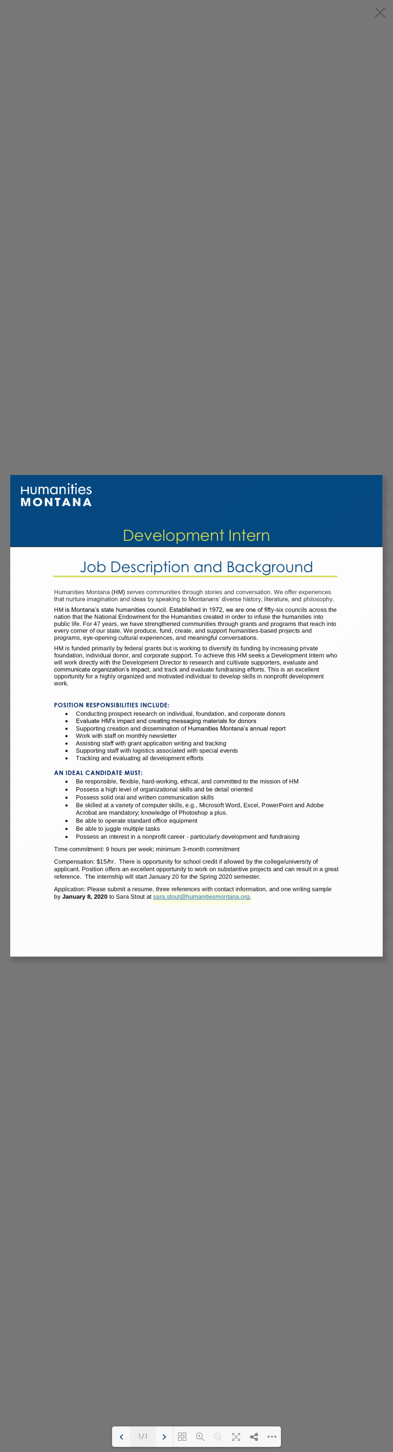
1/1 (143, 1437)
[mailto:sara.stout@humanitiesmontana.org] (201, 899)
